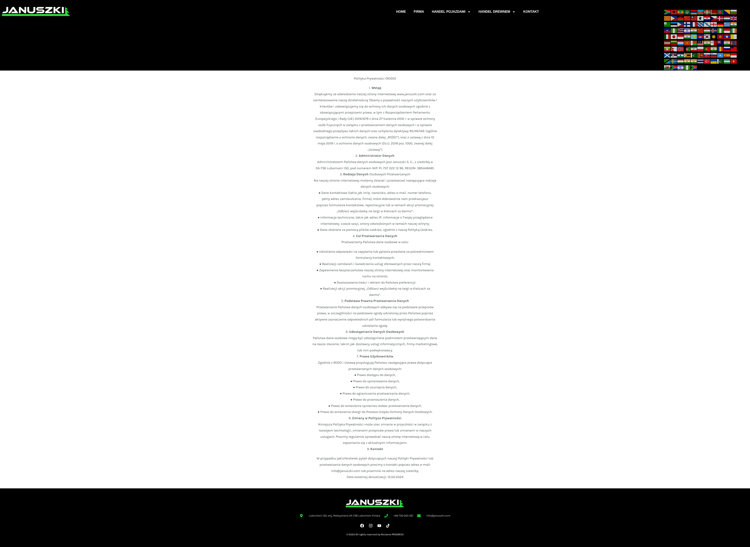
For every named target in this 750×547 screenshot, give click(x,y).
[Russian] (727, 49)
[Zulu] (694, 67)
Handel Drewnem (494, 11)
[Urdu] (720, 61)
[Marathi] (727, 43)
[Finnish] (687, 24)
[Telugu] (694, 61)
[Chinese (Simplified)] (687, 18)
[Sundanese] (733, 55)
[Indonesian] (727, 30)
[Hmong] (700, 30)
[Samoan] (733, 49)
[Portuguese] (707, 49)
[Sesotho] (680, 55)
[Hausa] (674, 30)
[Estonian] (674, 24)
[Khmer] (700, 36)
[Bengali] (720, 12)
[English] (733, 18)
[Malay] (700, 43)
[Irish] (733, 30)
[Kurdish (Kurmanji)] (714, 36)
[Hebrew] (687, 30)
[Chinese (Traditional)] (694, 18)
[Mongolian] (733, 43)
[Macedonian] (687, 43)
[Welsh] (667, 67)
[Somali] (720, 55)
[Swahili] (667, 61)
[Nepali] (674, 49)
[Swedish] (674, 61)
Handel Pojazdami (448, 11)
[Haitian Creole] (667, 30)
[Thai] (700, 61)
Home (401, 11)
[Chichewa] (680, 18)
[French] (694, 24)
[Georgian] (714, 24)
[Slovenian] (714, 55)
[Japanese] (674, 36)
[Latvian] (667, 43)
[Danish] (720, 18)
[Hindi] (694, 30)
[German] (720, 24)
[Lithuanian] (674, 43)
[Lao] (727, 36)
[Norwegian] (680, 49)
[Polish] (700, 49)
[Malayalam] (707, 43)
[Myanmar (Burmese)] (667, 49)
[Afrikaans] (667, 12)
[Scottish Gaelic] (667, 55)
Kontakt (531, 11)
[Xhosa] (674, 67)
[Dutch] (727, 18)
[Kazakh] (694, 36)
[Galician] (707, 24)
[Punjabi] (714, 49)
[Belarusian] (714, 12)
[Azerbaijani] (700, 12)
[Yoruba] (687, 67)
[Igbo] (720, 30)
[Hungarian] (707, 30)
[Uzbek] (727, 61)
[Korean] (707, 36)
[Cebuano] (674, 18)
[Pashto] (687, 49)
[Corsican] (700, 18)
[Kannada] (687, 36)
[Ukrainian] (714, 61)
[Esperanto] (667, 24)
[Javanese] (680, 36)
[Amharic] (680, 12)
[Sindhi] (694, 55)
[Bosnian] (727, 12)
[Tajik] (680, 61)
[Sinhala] (700, 55)
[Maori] (720, 43)
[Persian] (694, 49)
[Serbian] (674, 55)
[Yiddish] (680, 67)
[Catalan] (667, 18)
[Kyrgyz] (720, 36)
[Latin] (733, 36)
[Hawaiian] (680, 30)
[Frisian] (700, 24)
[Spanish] (727, 55)
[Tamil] (687, 61)
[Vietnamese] (733, 61)
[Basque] (707, 12)
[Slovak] (707, 55)
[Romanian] (720, 49)
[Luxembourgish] (680, 43)
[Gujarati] (733, 24)
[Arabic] (687, 12)
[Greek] (727, 24)
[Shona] (687, 55)
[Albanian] (674, 12)
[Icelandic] (714, 30)
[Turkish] (707, 61)
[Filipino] (680, 24)
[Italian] (667, 36)
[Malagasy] (694, 43)
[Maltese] (714, 43)
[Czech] (714, 18)
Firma (419, 11)
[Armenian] (694, 12)
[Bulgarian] (733, 12)
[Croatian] (707, 18)
